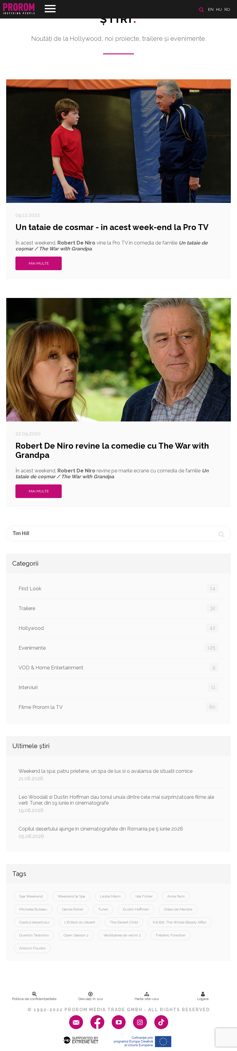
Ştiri (118, 18)
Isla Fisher (143, 896)
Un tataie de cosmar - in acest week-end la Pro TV (112, 227)
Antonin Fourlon (32, 948)
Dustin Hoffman (136, 909)
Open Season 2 (76, 935)
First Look (117, 588)
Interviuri (117, 687)
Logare (203, 999)
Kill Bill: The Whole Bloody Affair (179, 922)
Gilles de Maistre (178, 909)
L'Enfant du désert (79, 922)
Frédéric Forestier (170, 935)
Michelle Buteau (33, 909)
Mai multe (39, 263)
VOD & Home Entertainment (117, 667)
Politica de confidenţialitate (34, 999)
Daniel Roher (72, 909)
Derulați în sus (90, 999)
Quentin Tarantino (34, 935)
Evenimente (117, 648)
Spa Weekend (31, 896)
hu (219, 9)
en (211, 9)
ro (227, 9)
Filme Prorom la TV (117, 707)
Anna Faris (176, 896)
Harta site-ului (147, 999)
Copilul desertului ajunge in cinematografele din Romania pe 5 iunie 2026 (101, 832)
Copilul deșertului (34, 922)
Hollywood (117, 628)
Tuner (103, 909)
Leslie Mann (110, 896)
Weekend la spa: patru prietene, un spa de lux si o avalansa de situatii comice (106, 774)
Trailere (117, 608)
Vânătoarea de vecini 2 (122, 935)
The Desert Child (124, 922)
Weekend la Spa (71, 896)
